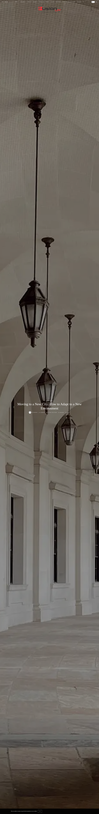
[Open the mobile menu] (96, 2)
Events (52, 1)
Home (16, 1)
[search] (83, 2)
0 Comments (42, 412)
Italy (53, 412)
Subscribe (79, 1)
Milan (55, 412)
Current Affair (49, 400)
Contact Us (41, 1)
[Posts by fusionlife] (30, 412)
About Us (29, 1)
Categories (22, 1)
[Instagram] (5, 2)
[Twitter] (3, 2)
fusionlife (35, 412)
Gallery (35, 1)
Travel (47, 1)
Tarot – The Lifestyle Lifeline (68, 1)
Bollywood (58, 1)
